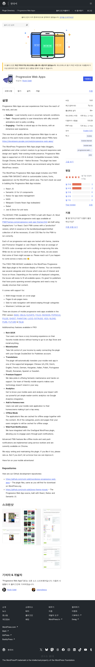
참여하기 (75, 607)
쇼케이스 (29, 607)
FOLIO (38, 315)
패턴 (27, 619)
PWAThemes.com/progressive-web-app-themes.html (24, 222)
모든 (91, 205)
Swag (75, 619)
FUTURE (12, 322)
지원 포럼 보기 (72, 227)
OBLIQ (22, 315)
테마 (27, 611)
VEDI (46, 318)
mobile (89, 136)
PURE (4, 322)
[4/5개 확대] (58, 512)
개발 (38, 91)
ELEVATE (30, 315)
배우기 (51, 607)
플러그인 (29, 615)
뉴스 (4, 611)
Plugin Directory (8, 11)
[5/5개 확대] (58, 549)
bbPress (7, 635)
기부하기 (77, 615)
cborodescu (42, 590)
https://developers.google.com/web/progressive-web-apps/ (27, 141)
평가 (19, 91)
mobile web (88, 145)
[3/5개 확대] (38, 512)
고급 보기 (70, 161)
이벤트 (74, 611)
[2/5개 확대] (17, 532)
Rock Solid (27, 81)
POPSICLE (55, 315)
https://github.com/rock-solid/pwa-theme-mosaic (27, 489)
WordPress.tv (55, 619)
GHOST (12, 318)
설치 (28, 91)
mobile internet (86, 141)
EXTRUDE (38, 318)
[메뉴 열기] (91, 3)
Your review (71, 205)
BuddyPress (8, 639)
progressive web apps (85, 150)
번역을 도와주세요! (67, 17)
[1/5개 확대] (17, 512)
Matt (5, 631)
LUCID (30, 318)
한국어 (10, 650)
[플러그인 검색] (27, 25)
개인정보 (6, 619)
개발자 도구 (54, 615)
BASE (16, 315)
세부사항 (8, 91)
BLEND (52, 318)
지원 (91, 91)
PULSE (5, 318)
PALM (21, 322)
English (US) (88, 131)
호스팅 (5, 615)
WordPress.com (10, 627)
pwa (90, 155)
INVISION (46, 315)
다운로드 (88, 79)
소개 (4, 607)
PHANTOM (22, 318)
